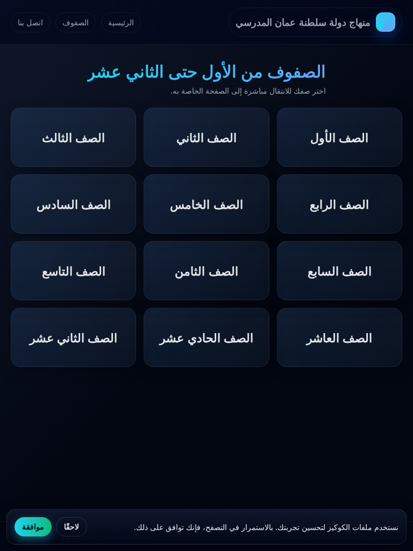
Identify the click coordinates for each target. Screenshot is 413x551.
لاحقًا (71, 526)
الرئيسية (121, 22)
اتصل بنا (30, 22)
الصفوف (75, 22)
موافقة (33, 526)
